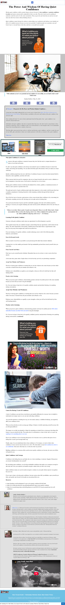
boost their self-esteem (18, 163)
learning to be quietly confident (18, 232)
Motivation (35, 595)
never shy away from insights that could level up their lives (22, 228)
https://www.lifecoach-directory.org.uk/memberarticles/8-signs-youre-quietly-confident (28, 485)
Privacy (51, 595)
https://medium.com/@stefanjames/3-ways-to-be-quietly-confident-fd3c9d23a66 (26, 483)
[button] (32, 2)
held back (47, 271)
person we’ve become (33, 437)
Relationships (28, 595)
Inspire (23, 258)
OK (63, 603)
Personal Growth (20, 595)
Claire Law (15, 508)
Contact (47, 595)
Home (13, 595)
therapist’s (10, 109)
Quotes (39, 595)
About (43, 595)
